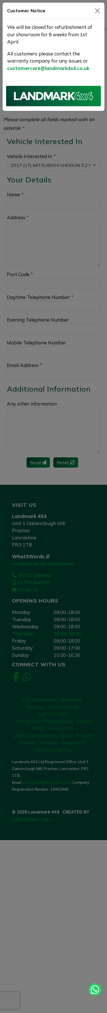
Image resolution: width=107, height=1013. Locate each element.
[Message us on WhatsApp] (95, 989)
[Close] (97, 10)
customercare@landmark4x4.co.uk (48, 68)
